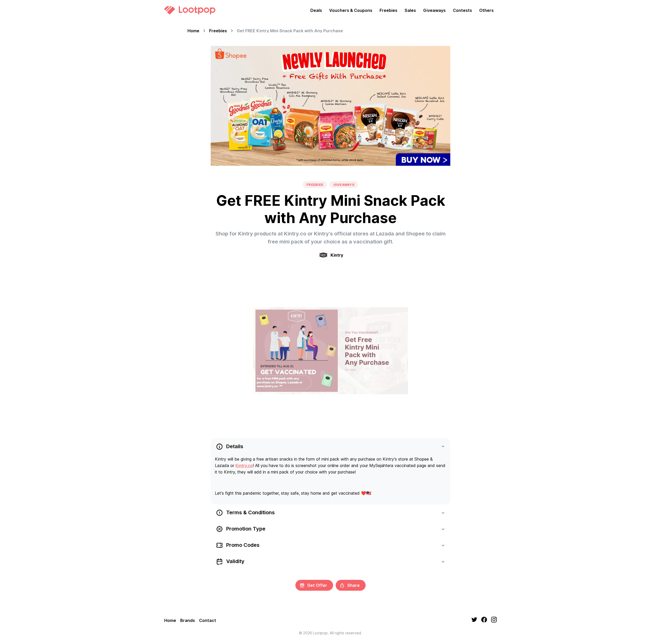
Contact (207, 620)
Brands (187, 620)
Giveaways (434, 10)
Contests (462, 10)
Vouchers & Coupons (350, 10)
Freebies (388, 10)
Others (486, 10)
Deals (316, 10)
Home (193, 31)
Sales (410, 10)
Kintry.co (244, 465)
